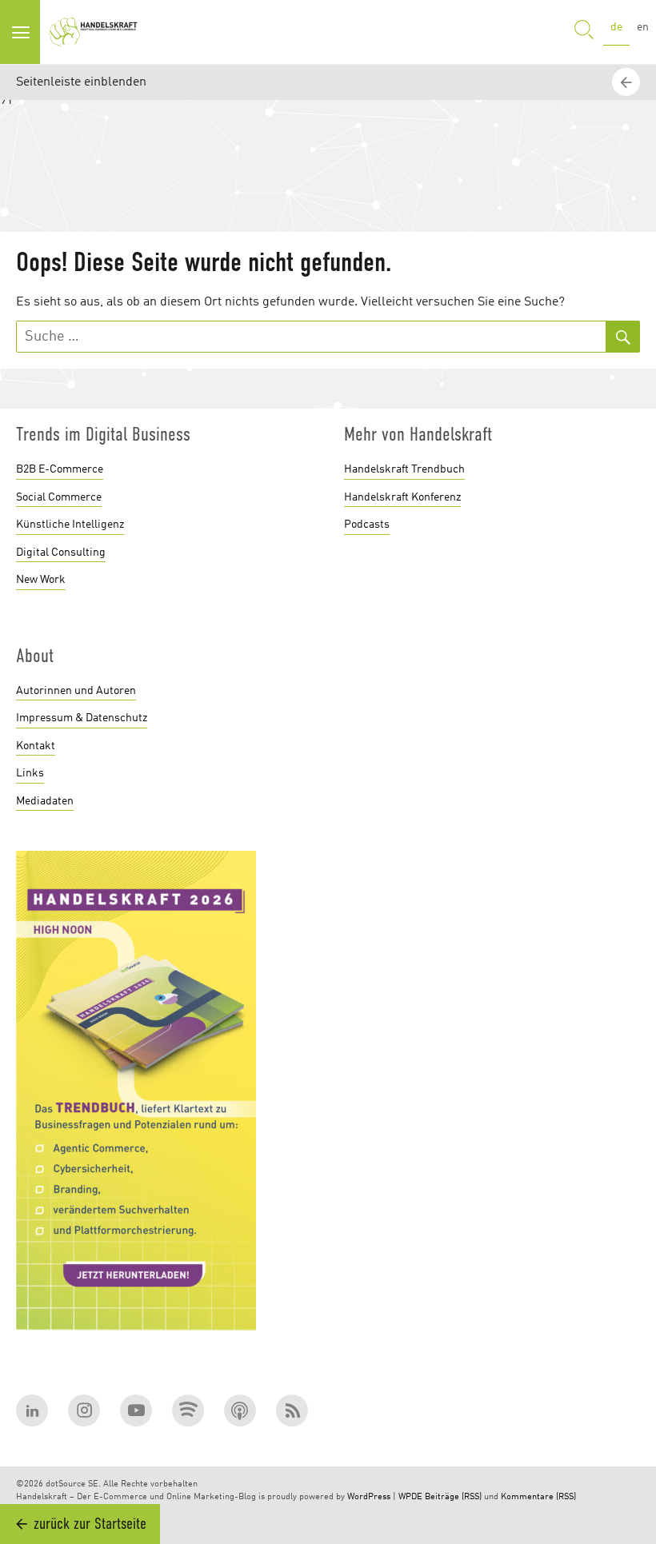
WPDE (410, 1497)
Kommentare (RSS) (538, 1497)
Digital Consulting (61, 552)
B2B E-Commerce (59, 469)
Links (30, 773)
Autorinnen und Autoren (76, 690)
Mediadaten (45, 801)
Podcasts (367, 524)
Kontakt (35, 746)
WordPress (368, 1497)
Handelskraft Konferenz (402, 497)
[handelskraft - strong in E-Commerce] (96, 32)
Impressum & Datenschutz (81, 718)
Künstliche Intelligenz (70, 524)
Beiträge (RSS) (453, 1497)
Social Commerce (59, 497)
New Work (41, 579)
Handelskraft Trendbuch (404, 469)
